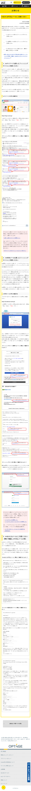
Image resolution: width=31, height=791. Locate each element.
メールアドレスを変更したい (11, 520)
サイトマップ (4, 783)
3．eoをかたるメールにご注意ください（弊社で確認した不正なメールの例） (16, 49)
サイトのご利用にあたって (7, 765)
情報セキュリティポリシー (7, 755)
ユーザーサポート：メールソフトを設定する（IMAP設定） (14, 530)
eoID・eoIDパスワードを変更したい (12, 238)
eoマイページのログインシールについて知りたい (15, 250)
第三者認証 (3, 751)
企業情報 (3, 769)
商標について (4, 780)
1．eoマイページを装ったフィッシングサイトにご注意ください (16, 35)
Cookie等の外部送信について (8, 762)
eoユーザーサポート (5, 776)
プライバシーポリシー (6, 758)
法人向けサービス (5, 772)
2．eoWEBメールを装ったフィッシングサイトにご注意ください (16, 42)
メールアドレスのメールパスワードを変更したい (16, 521)
